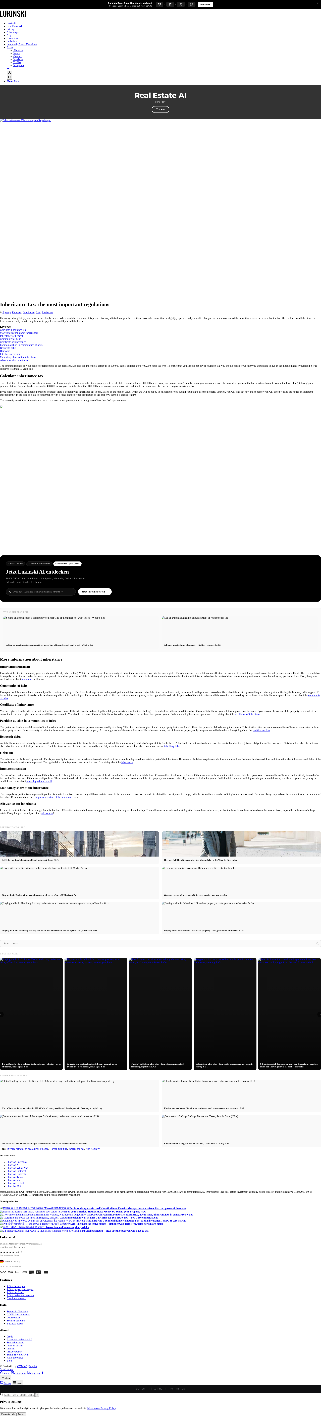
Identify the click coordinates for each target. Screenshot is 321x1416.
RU (171, 1388)
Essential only (8, 1414)
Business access (15, 1323)
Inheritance (28, 312)
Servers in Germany (17, 1311)
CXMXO (22, 1366)
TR (177, 1388)
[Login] (9, 73)
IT (166, 1388)
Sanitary (95, 1148)
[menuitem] (164, 23)
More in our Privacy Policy (101, 1408)
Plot (87, 1148)
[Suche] (9, 77)
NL (160, 1388)
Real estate (47, 312)
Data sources (13, 1317)
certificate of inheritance (248, 714)
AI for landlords (15, 1292)
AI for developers (16, 1286)
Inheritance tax (76, 1148)
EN (143, 1388)
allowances (47, 813)
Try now (160, 109)
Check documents (16, 1298)
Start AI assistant (15, 1342)
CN (183, 1388)
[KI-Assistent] (8, 69)
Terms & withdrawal (17, 1354)
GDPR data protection (18, 1314)
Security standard (16, 1320)
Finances (16, 312)
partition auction (261, 730)
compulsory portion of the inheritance (53, 797)
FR (149, 1388)
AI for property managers (20, 1289)
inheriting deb (171, 746)
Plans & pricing (15, 1345)
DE (137, 1388)
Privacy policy (14, 1351)
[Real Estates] (13, 17)
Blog (9, 1360)
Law (38, 312)
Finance (44, 1148)
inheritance (27, 679)
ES (154, 1388)
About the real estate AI (19, 1339)
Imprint (10, 1348)
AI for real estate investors (20, 1295)
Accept (21, 1414)
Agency (7, 312)
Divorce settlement (17, 1148)
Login (10, 1336)
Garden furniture (58, 1148)
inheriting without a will (39, 781)
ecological (33, 1148)
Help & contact (15, 1357)
